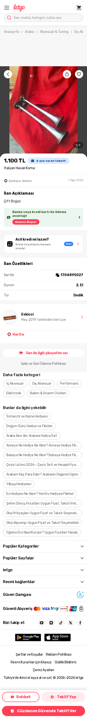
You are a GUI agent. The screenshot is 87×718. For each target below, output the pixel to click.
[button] (7, 8)
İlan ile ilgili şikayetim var (47, 353)
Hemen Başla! (25, 222)
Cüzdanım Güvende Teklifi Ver (46, 711)
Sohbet (23, 697)
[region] (43, 111)
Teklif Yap (66, 697)
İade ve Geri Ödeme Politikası (43, 364)
